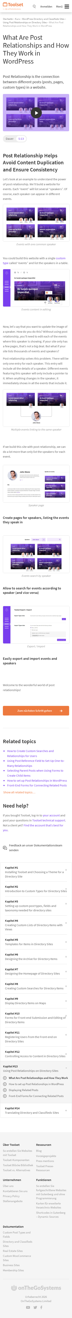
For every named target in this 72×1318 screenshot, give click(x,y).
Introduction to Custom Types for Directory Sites (36, 889)
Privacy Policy (11, 1196)
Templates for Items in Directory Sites (29, 942)
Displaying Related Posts (23, 1090)
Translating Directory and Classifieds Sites (32, 1110)
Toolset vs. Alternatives (16, 1170)
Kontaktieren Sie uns (15, 1191)
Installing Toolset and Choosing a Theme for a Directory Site (34, 872)
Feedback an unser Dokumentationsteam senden (35, 847)
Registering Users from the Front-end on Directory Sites (31, 1036)
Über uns (8, 1186)
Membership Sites (13, 1270)
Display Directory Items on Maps (25, 1001)
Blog (39, 1151)
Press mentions (45, 1161)
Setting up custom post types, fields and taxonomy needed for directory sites (30, 905)
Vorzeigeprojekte (46, 1156)
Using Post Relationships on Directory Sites (25, 22)
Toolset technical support (48, 820)
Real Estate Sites (13, 1251)
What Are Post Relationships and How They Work (38, 1078)
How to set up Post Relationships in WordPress (37, 780)
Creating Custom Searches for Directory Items (34, 986)
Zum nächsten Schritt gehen (34, 710)
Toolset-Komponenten (16, 1160)
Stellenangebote (12, 1201)
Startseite (8, 18)
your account (51, 815)
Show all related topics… (19, 792)
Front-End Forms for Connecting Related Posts (37, 785)
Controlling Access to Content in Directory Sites (35, 1054)
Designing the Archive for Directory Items (31, 956)
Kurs (17, 18)
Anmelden (46, 6)
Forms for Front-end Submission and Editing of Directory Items (35, 1017)
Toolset (14, 6)
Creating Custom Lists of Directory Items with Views (34, 925)
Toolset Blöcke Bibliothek (18, 1165)
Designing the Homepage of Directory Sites (32, 971)
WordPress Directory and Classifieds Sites (43, 18)
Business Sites (11, 1265)
